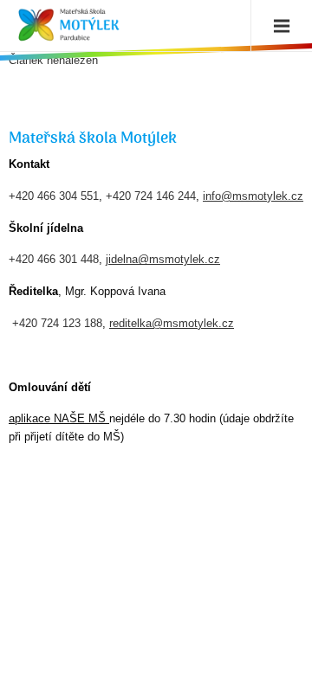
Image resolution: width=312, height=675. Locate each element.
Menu (277, 26)
